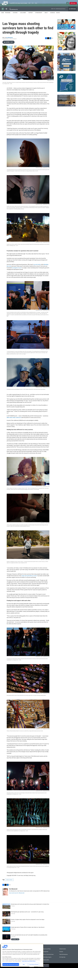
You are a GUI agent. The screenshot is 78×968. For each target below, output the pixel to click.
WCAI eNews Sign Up (47, 957)
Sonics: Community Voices (48, 954)
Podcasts (61, 951)
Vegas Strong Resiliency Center (29, 575)
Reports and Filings (47, 948)
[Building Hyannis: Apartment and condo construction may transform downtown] (66, 100)
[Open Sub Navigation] (11, 12)
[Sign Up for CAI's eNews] (66, 62)
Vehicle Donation (62, 948)
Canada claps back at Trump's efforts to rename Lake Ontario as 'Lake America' (27, 927)
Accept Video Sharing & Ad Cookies (10, 964)
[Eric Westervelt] (5, 892)
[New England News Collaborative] (66, 83)
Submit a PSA (46, 959)
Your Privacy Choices (33, 964)
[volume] (6, 9)
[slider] (8, 8)
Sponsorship (38, 12)
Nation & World (9, 879)
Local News (23, 12)
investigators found (16, 267)
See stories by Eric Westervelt (16, 893)
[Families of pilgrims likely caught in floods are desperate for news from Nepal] (6, 921)
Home (2, 12)
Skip (24, 964)
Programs (7, 12)
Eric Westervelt (9, 37)
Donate (74, 3)
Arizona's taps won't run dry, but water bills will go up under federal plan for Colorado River (30, 904)
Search (58, 12)
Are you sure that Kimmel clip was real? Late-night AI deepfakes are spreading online (29, 935)
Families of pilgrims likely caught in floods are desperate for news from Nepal (27, 919)
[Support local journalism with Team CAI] (66, 24)
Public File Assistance (63, 954)
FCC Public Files (62, 957)
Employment (45, 951)
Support (30, 12)
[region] (22, 955)
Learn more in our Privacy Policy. (29, 961)
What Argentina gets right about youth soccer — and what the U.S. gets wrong (27, 911)
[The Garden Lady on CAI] (66, 41)
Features (15, 12)
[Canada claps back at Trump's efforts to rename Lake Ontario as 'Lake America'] (6, 929)
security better (37, 264)
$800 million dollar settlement (14, 417)
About (46, 12)
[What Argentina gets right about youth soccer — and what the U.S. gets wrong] (6, 913)
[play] (3, 9)
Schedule (52, 12)
